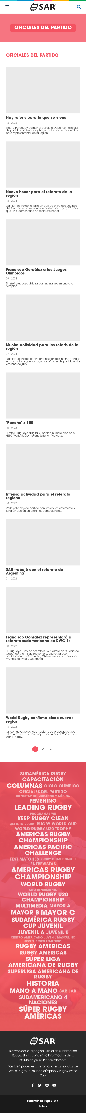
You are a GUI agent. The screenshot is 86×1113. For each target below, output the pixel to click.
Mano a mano (34, 991)
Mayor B (25, 913)
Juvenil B (57, 932)
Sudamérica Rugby (43, 774)
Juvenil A (31, 932)
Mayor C (58, 913)
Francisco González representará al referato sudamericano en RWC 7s (39, 639)
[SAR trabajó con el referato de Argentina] (43, 542)
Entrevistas (43, 864)
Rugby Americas (43, 947)
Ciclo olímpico (61, 786)
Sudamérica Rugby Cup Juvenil (43, 923)
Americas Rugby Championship (43, 838)
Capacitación (43, 780)
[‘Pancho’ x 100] (43, 395)
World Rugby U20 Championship (43, 897)
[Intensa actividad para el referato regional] (43, 467)
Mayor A (59, 906)
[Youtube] (54, 1085)
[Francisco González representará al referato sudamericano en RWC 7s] (43, 610)
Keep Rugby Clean (43, 819)
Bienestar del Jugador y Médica (43, 796)
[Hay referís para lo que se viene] (43, 90)
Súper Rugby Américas (43, 1013)
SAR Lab (67, 991)
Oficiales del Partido (43, 792)
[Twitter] (40, 1085)
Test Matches (24, 860)
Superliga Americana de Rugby (43, 974)
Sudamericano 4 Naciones (43, 1000)
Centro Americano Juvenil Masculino (43, 937)
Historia (43, 984)
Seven (29, 941)
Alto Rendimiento (43, 890)
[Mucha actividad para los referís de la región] (43, 317)
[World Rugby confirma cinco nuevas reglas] (43, 690)
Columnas (24, 786)
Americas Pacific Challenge (43, 851)
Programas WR (43, 814)
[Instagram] (47, 1085)
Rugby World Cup (57, 824)
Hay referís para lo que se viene (36, 118)
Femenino (43, 801)
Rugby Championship (58, 859)
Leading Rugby (43, 808)
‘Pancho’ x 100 (19, 423)
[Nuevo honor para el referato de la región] (43, 164)
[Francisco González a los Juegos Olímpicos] (43, 242)
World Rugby (43, 885)
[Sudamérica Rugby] (43, 7)
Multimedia (32, 906)
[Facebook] (33, 1085)
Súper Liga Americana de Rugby (43, 962)
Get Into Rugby (22, 824)
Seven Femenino (49, 941)
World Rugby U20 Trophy (43, 829)
